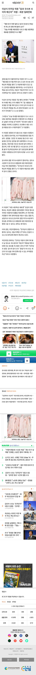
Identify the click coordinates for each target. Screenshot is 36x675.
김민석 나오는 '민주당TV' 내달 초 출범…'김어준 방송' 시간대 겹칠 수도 (13, 506)
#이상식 (10, 286)
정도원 (8, 391)
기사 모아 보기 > (15, 298)
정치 (13, 612)
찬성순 (9, 602)
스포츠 (32, 617)
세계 (4, 623)
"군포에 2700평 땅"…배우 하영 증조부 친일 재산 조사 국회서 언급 (13, 496)
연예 (22, 617)
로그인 (9, 659)
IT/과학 (13, 617)
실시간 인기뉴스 (7, 489)
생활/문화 (4, 617)
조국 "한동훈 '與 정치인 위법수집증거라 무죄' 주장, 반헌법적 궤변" (13, 535)
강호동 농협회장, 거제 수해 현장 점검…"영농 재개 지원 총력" (13, 525)
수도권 (13, 623)
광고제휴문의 (18, 649)
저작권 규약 (15, 651)
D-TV (31, 623)
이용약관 (22, 651)
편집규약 (12, 649)
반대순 (14, 602)
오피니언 (4, 612)
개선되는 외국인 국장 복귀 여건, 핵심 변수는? (13, 514)
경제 (31, 612)
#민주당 (24, 283)
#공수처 (4, 283)
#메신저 (17, 283)
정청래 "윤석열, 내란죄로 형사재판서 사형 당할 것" (17, 376)
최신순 (4, 602)
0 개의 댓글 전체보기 (18, 606)
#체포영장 (18, 286)
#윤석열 (4, 286)
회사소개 (6, 649)
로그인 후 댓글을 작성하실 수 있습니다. (13, 597)
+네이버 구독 (28, 300)
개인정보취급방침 (27, 649)
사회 (22, 612)
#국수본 (10, 283)
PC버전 (26, 659)
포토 (22, 623)
